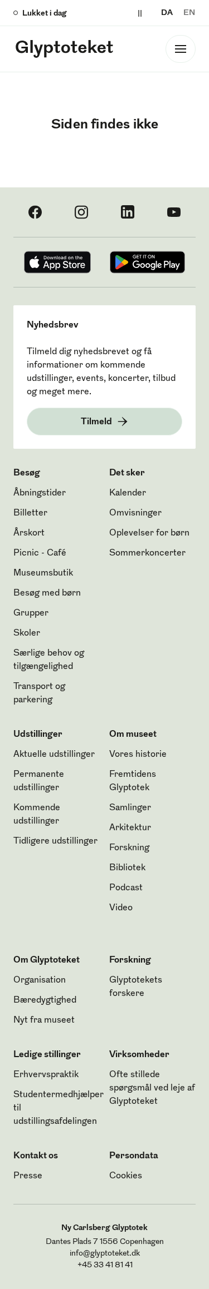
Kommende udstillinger (36, 815)
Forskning (129, 848)
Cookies (125, 1176)
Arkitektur (130, 828)
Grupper (30, 613)
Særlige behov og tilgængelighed (48, 660)
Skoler (26, 633)
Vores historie (138, 754)
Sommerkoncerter (147, 553)
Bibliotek (127, 868)
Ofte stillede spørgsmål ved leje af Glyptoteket (152, 1088)
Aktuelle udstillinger (54, 754)
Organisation (39, 980)
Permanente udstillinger (38, 781)
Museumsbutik (43, 573)
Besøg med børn (47, 593)
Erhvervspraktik (46, 1074)
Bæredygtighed (44, 1000)
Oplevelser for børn (149, 533)
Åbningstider (39, 493)
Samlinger (130, 808)
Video (121, 908)
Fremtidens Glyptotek (132, 781)
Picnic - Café (39, 553)
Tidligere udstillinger (55, 841)
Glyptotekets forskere (135, 987)
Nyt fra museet (44, 1020)
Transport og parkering (39, 693)
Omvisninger (135, 513)
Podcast (126, 888)
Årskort (29, 533)
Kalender (127, 493)
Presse (27, 1176)
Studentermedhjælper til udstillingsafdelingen (58, 1108)
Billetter (30, 513)
